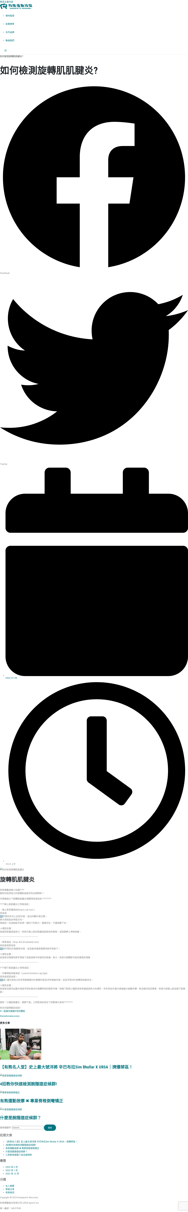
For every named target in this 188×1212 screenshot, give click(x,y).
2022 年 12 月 (12, 1173)
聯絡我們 (10, 40)
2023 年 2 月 (12, 1167)
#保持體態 (20, 1011)
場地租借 (10, 15)
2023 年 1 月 (12, 1170)
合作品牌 (10, 32)
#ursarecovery (13, 1016)
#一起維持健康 (7, 1011)
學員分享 (10, 1189)
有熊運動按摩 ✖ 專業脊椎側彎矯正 (31, 1100)
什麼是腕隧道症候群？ (20, 1117)
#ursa (3, 1016)
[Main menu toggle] (5, 50)
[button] (94, 178)
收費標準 (10, 24)
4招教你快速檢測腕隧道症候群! (28, 1083)
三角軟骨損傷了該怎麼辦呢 (19, 1155)
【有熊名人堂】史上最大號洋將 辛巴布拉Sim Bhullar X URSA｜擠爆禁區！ (66, 1067)
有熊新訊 (10, 1192)
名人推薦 (10, 1186)
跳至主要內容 (6, 2)
